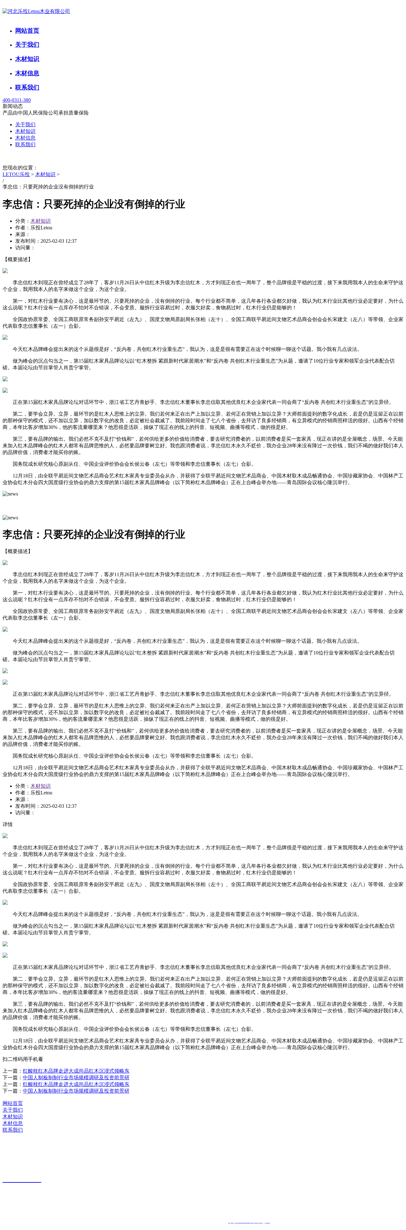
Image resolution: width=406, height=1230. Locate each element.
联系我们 (27, 87)
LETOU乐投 (16, 174)
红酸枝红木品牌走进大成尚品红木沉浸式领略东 (76, 1071)
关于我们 (27, 44)
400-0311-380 (17, 100)
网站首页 (27, 30)
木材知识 (27, 59)
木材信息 (27, 73)
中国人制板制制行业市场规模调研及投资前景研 (76, 1077)
